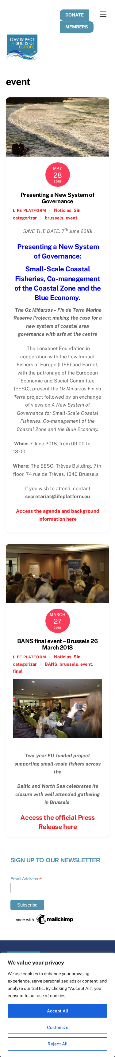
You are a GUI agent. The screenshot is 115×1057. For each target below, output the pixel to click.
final (18, 671)
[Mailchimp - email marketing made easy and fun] (44, 923)
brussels (54, 217)
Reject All (57, 1043)
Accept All (57, 1010)
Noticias (62, 210)
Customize (57, 1027)
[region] (57, 1005)
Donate (74, 14)
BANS (51, 664)
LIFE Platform (29, 210)
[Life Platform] (23, 57)
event (71, 217)
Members (76, 26)
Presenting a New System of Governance (57, 198)
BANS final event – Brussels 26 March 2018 (57, 644)
